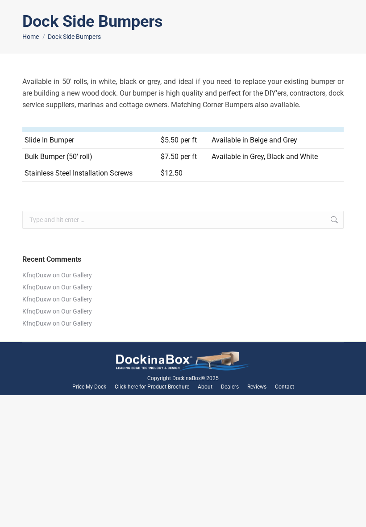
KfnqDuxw (36, 275)
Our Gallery (76, 275)
